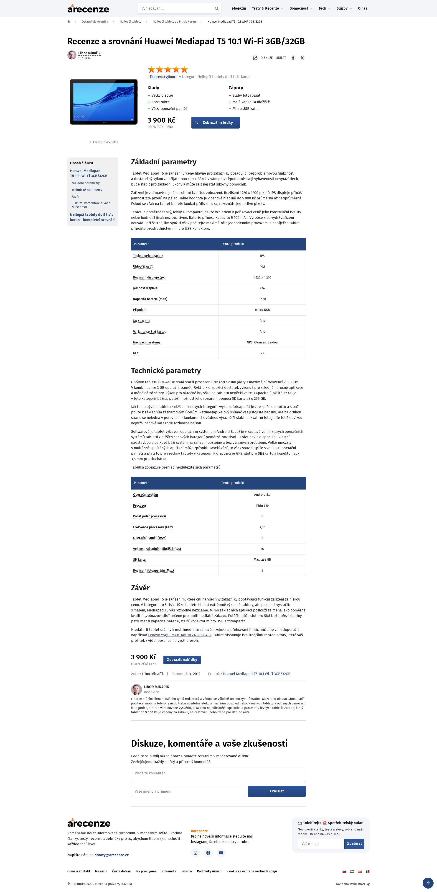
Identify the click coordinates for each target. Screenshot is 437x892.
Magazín (239, 8)
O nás (362, 8)
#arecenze (199, 831)
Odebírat (354, 844)
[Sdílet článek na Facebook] (293, 58)
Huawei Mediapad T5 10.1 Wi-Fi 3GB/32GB (88, 173)
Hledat (217, 8)
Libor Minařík (153, 674)
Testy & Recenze (265, 8)
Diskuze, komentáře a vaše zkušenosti (90, 205)
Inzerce (186, 871)
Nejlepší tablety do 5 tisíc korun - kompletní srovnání (93, 217)
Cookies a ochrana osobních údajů (252, 871)
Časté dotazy (121, 871)
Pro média (169, 871)
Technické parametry (86, 190)
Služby (342, 8)
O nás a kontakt (78, 871)
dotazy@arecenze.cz (111, 855)
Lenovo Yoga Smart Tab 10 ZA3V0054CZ (179, 635)
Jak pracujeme (146, 871)
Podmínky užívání (209, 871)
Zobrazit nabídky (218, 122)
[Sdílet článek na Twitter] (302, 58)
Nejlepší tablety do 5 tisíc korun (224, 77)
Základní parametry (85, 183)
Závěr (75, 197)
